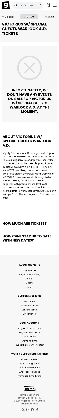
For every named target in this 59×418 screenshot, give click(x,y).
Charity (29, 282)
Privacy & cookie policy (29, 397)
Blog (29, 278)
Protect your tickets (29, 305)
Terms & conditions (29, 394)
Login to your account (29, 328)
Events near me (29, 340)
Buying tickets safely (29, 274)
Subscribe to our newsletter (30, 344)
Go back (9, 16)
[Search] (40, 5)
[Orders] (48, 5)
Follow (29, 16)
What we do (29, 270)
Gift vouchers (29, 313)
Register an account (29, 332)
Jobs (29, 287)
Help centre (29, 301)
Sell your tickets (29, 309)
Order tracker (29, 336)
